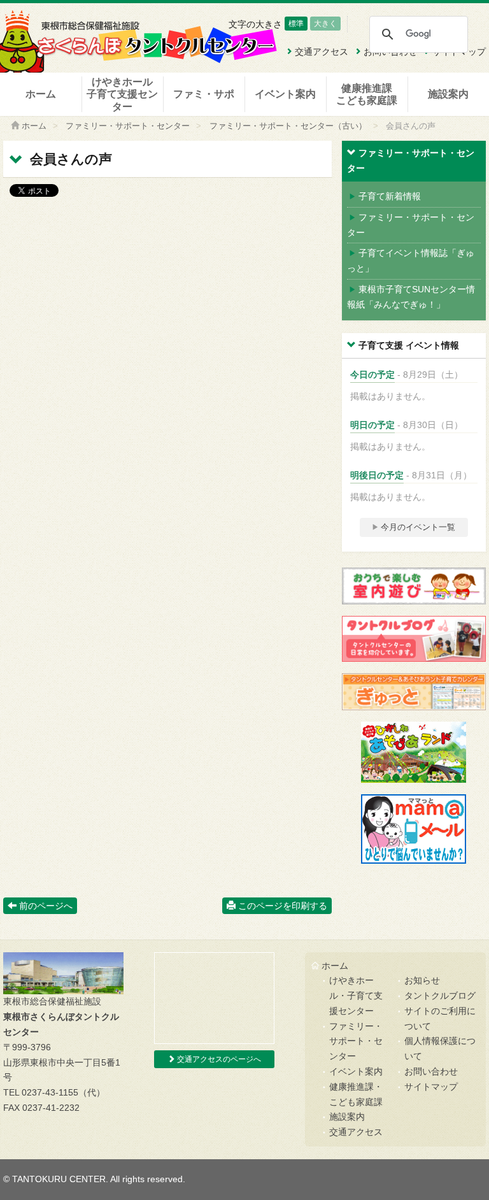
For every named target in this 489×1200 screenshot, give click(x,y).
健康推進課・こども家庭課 (356, 1094)
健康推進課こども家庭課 (366, 94)
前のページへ (45, 906)
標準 (296, 23)
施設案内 (448, 94)
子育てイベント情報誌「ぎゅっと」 (410, 260)
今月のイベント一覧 (416, 527)
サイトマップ (431, 1087)
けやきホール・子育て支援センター (356, 995)
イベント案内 (285, 94)
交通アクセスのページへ (218, 1059)
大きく (325, 23)
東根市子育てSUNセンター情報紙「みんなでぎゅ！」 (411, 297)
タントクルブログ (440, 995)
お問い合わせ (431, 1071)
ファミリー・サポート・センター (128, 126)
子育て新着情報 (389, 196)
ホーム (40, 94)
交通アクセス (356, 1132)
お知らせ (422, 980)
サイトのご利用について (440, 1018)
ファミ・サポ (203, 94)
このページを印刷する (281, 906)
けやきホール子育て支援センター (122, 93)
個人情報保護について (440, 1048)
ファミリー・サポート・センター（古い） (288, 126)
